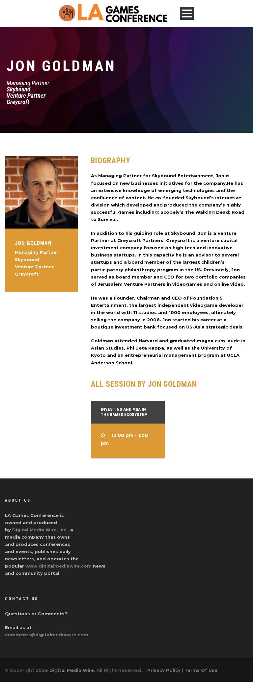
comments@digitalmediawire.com (46, 634)
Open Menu (187, 13)
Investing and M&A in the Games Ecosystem (124, 412)
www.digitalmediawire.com (58, 566)
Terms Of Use (200, 670)
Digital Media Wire (71, 670)
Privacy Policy (164, 670)
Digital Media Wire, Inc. (40, 529)
